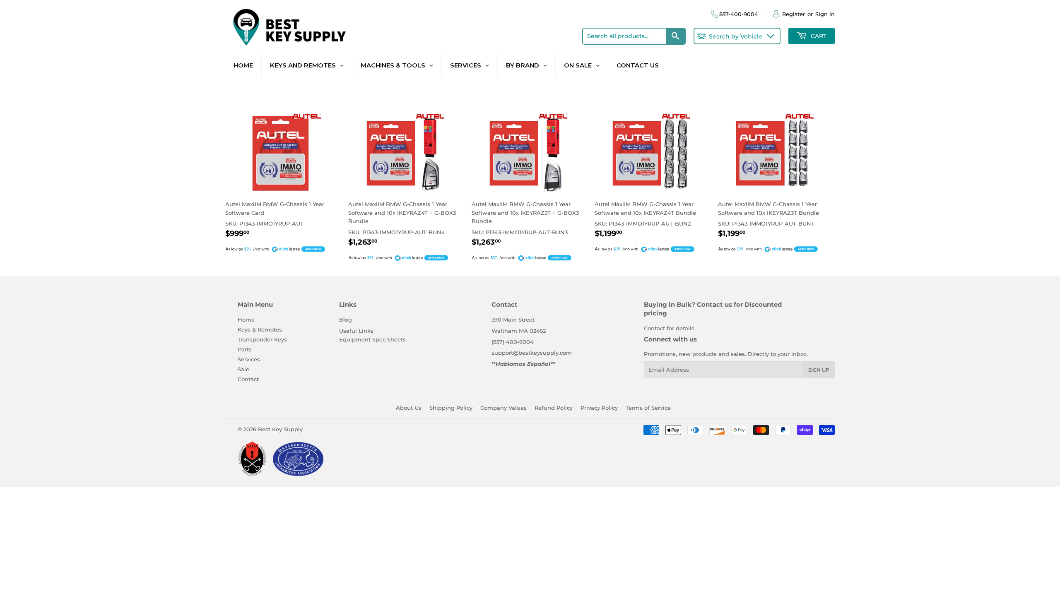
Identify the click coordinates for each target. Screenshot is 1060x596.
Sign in (825, 14)
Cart (817, 36)
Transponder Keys (262, 339)
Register (793, 14)
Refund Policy (554, 407)
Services (249, 359)
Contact (248, 379)
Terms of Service (648, 407)
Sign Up (818, 370)
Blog (345, 319)
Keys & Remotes (260, 329)
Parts (245, 349)
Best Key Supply (280, 429)
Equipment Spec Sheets (372, 339)
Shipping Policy (450, 407)
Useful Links (356, 330)
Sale (243, 369)
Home (246, 319)
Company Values (503, 407)
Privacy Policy (599, 407)
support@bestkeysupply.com (531, 352)
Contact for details (669, 328)
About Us (409, 407)
